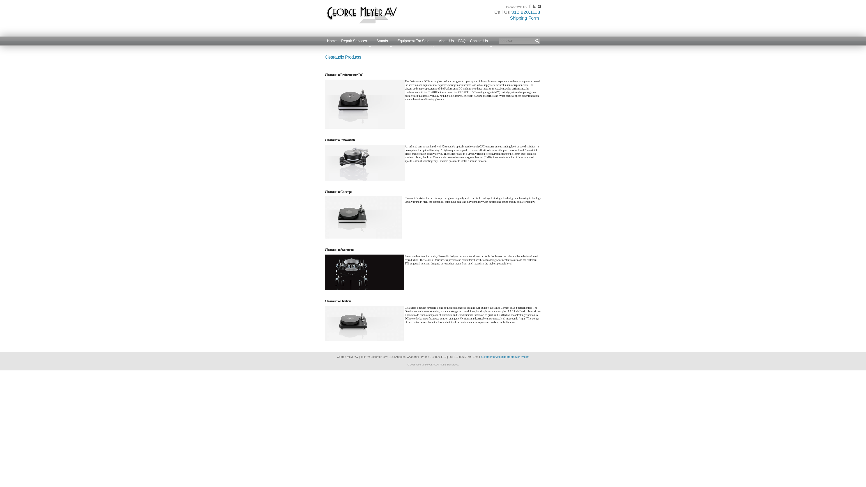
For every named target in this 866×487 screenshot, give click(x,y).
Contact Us (479, 41)
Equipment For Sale (413, 41)
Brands (382, 41)
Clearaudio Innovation (340, 140)
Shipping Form (524, 18)
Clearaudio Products (343, 57)
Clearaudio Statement (339, 250)
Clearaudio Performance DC (344, 75)
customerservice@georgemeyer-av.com (505, 356)
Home (332, 41)
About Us (446, 41)
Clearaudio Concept (338, 192)
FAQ (461, 41)
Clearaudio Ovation (338, 301)
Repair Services (354, 41)
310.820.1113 (525, 12)
